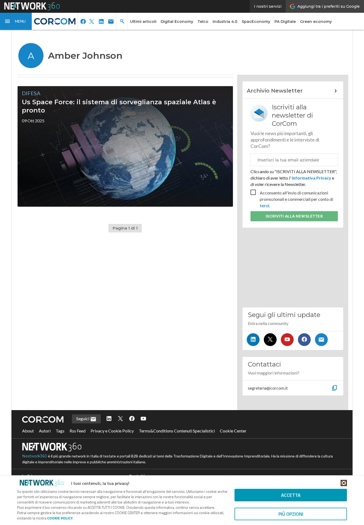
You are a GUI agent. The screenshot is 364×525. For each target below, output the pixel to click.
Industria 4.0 (225, 21)
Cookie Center (233, 430)
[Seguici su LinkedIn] (253, 339)
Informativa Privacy (311, 177)
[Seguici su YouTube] (287, 339)
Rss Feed (78, 430)
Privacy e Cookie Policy (112, 430)
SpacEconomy (256, 21)
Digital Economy (177, 21)
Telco (202, 21)
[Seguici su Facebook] (304, 339)
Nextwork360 (34, 456)
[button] (16, 21)
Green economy (316, 21)
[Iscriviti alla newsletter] (321, 339)
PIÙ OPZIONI (290, 514)
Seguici (83, 418)
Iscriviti (294, 216)
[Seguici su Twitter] (270, 339)
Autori (45, 430)
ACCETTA (291, 495)
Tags (60, 430)
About (28, 430)
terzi (264, 205)
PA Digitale (285, 21)
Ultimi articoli (143, 21)
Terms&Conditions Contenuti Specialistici (177, 430)
